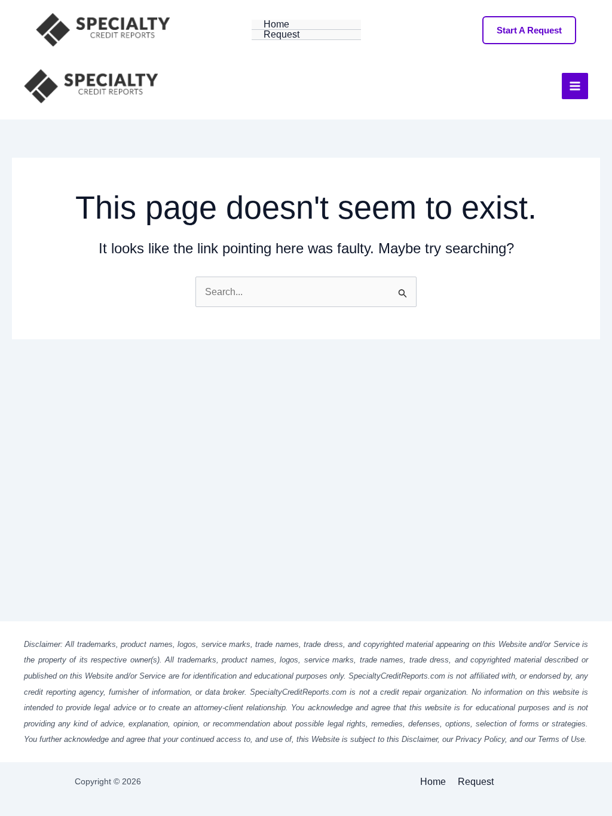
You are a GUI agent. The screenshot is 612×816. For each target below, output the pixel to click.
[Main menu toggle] (575, 86)
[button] (529, 30)
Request (281, 34)
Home (276, 24)
